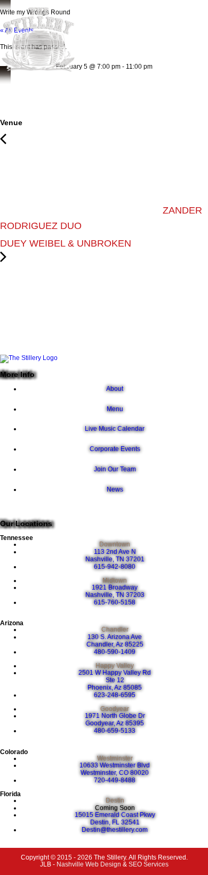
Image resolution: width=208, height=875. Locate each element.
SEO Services (149, 864)
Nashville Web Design (89, 864)
